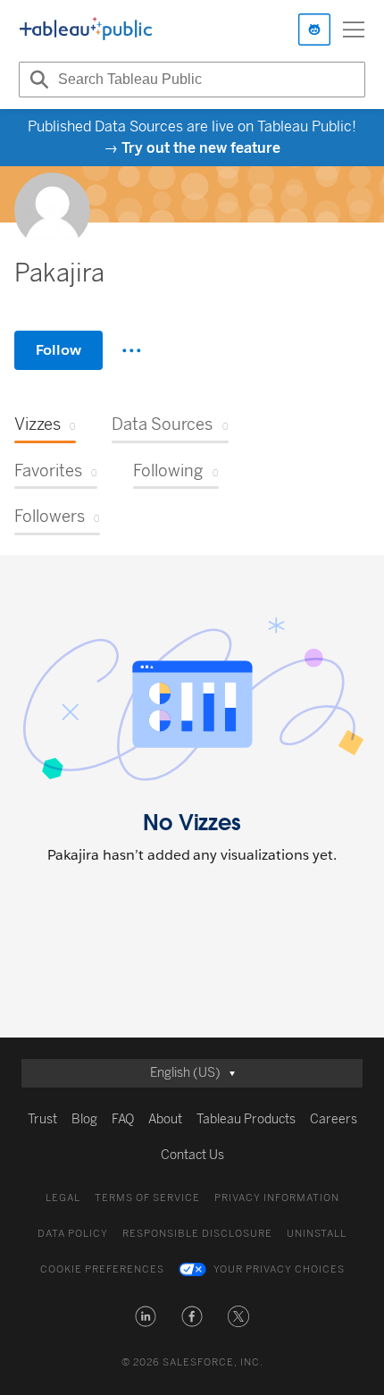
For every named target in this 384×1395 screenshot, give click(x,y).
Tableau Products (246, 1119)
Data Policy (73, 1234)
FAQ (123, 1119)
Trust (42, 1119)
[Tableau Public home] (86, 29)
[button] (145, 1316)
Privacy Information (276, 1198)
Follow (58, 349)
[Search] (36, 79)
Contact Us (192, 1155)
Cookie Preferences (102, 1269)
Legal (63, 1198)
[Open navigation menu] (354, 29)
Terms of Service (147, 1198)
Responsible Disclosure (197, 1234)
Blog (84, 1119)
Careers (333, 1119)
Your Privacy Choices (279, 1269)
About (165, 1119)
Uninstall (316, 1234)
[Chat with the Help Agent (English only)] (314, 29)
